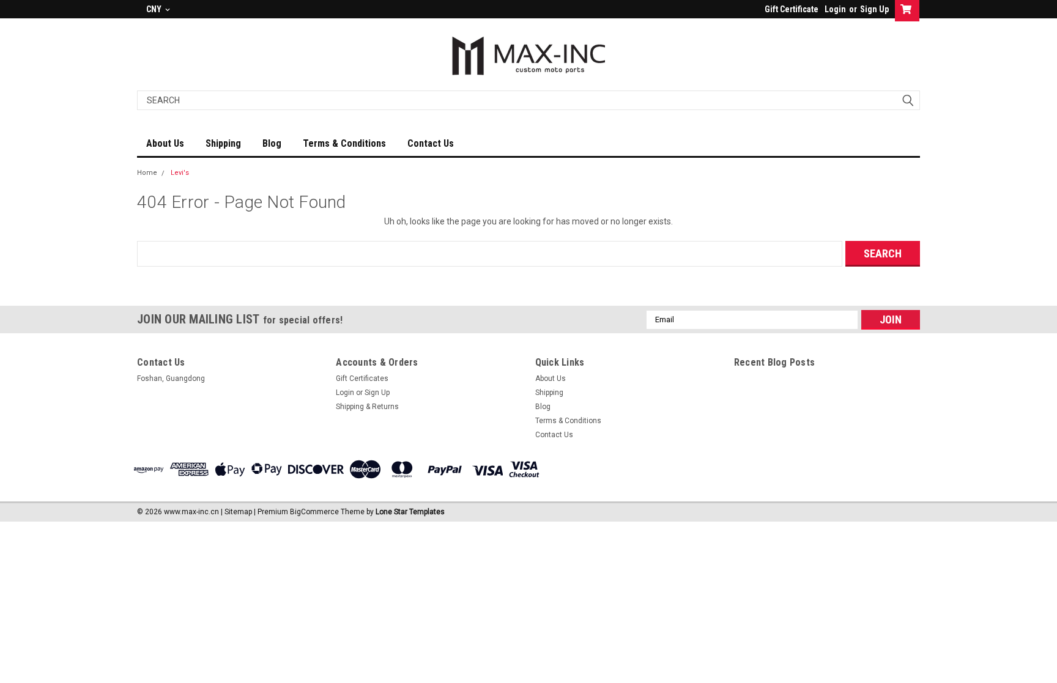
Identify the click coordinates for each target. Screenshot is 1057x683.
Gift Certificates (362, 378)
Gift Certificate (791, 9)
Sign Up (874, 9)
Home (147, 173)
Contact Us (430, 143)
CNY (154, 9)
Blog (271, 143)
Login (835, 9)
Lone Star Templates (410, 512)
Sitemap (238, 512)
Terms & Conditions (344, 143)
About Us (165, 143)
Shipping (223, 143)
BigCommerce (314, 512)
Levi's (180, 173)
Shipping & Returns (367, 406)
